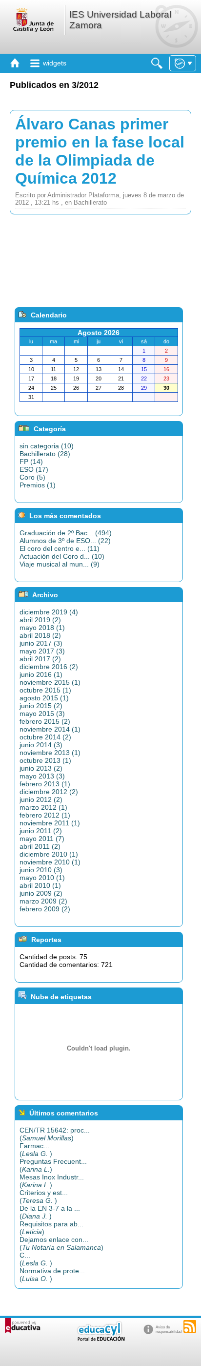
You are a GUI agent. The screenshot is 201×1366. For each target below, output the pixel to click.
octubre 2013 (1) (45, 760)
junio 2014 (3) (41, 745)
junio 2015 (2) (41, 706)
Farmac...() (36, 1149)
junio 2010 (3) (41, 870)
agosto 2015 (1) (44, 698)
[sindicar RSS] (189, 1326)
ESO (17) (34, 469)
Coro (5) (32, 477)
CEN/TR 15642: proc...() (55, 1134)
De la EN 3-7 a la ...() (50, 1212)
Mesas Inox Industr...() (52, 1181)
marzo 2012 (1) (43, 807)
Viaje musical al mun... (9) (60, 564)
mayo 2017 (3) (42, 651)
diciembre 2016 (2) (49, 667)
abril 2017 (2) (40, 659)
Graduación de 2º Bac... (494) (66, 533)
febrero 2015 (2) (45, 721)
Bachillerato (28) (45, 454)
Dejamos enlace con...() (61, 1243)
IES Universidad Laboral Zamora (120, 19)
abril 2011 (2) (40, 846)
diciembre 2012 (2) (49, 792)
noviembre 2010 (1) (50, 862)
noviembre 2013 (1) (50, 753)
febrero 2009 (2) (45, 909)
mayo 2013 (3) (42, 776)
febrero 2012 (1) (45, 815)
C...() (36, 1259)
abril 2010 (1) (40, 885)
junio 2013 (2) (41, 768)
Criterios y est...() (44, 1196)
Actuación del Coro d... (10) (62, 556)
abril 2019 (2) (40, 620)
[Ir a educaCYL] (100, 1339)
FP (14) (31, 461)
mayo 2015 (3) (42, 713)
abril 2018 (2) (40, 635)
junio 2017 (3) (41, 643)
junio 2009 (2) (41, 893)
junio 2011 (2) (41, 831)
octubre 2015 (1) (45, 690)
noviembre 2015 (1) (50, 682)
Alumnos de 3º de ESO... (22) (65, 541)
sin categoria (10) (47, 446)
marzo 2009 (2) (43, 901)
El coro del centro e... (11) (60, 548)
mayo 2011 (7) (42, 838)
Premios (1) (38, 485)
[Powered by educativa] (22, 1325)
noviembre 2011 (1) (50, 823)
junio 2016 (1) (41, 674)
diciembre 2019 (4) (49, 612)
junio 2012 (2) (41, 799)
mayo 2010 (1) (42, 878)
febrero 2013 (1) (45, 784)
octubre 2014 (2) (45, 737)
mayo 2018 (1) (42, 627)
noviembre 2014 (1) (50, 729)
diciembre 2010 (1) (49, 854)
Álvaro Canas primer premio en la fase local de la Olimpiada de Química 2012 (99, 151)
